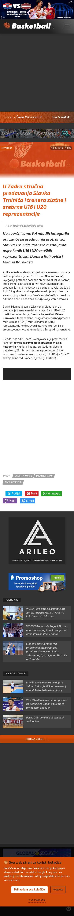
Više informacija (37, 900)
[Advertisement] (37, 72)
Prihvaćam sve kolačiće (29, 889)
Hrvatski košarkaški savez (28, 225)
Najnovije (12, 599)
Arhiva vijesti (35, 738)
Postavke (58, 889)
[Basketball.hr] (29, 28)
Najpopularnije (16, 673)
